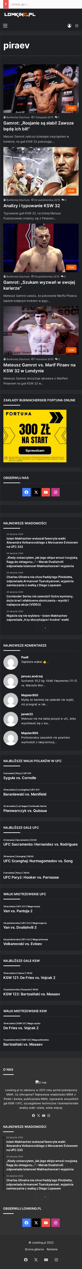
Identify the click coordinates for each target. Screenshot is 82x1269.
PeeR (24, 657)
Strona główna (34, 1249)
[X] (38, 1115)
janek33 (27, 714)
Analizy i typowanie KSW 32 (31, 205)
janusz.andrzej (32, 676)
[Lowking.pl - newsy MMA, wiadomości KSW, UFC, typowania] (20, 15)
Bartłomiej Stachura (18, 117)
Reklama (52, 1249)
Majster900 (29, 695)
